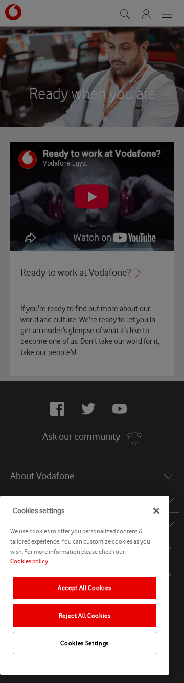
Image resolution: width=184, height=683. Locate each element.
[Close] (156, 511)
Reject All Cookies (85, 615)
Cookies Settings (84, 643)
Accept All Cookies (84, 588)
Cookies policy (29, 561)
